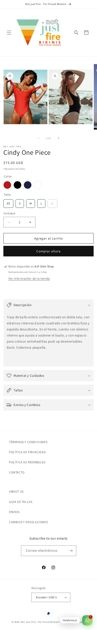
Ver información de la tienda (29, 278)
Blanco (38, 185)
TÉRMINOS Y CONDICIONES (28, 442)
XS (8, 202)
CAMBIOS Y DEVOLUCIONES (28, 522)
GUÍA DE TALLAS (20, 502)
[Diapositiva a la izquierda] (39, 138)
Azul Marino (28, 185)
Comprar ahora (48, 251)
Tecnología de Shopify (72, 621)
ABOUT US (16, 491)
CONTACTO (17, 472)
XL (52, 202)
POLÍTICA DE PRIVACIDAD (27, 452)
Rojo (7, 185)
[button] (9, 33)
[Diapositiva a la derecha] (58, 138)
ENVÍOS (14, 512)
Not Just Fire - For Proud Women (40, 621)
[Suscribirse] (71, 550)
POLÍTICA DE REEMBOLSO (27, 462)
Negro (17, 185)
